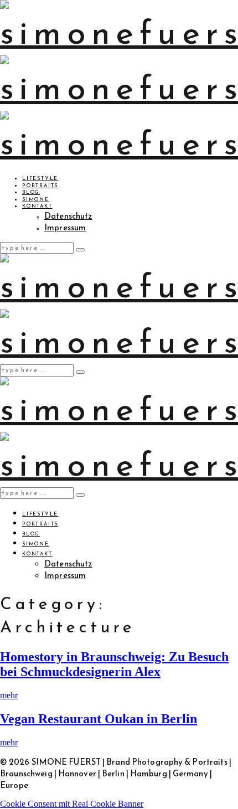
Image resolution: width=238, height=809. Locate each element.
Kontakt (37, 206)
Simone (35, 199)
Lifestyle (40, 178)
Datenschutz (68, 215)
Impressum (65, 227)
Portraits (40, 185)
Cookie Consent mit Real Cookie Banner (71, 803)
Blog (31, 192)
